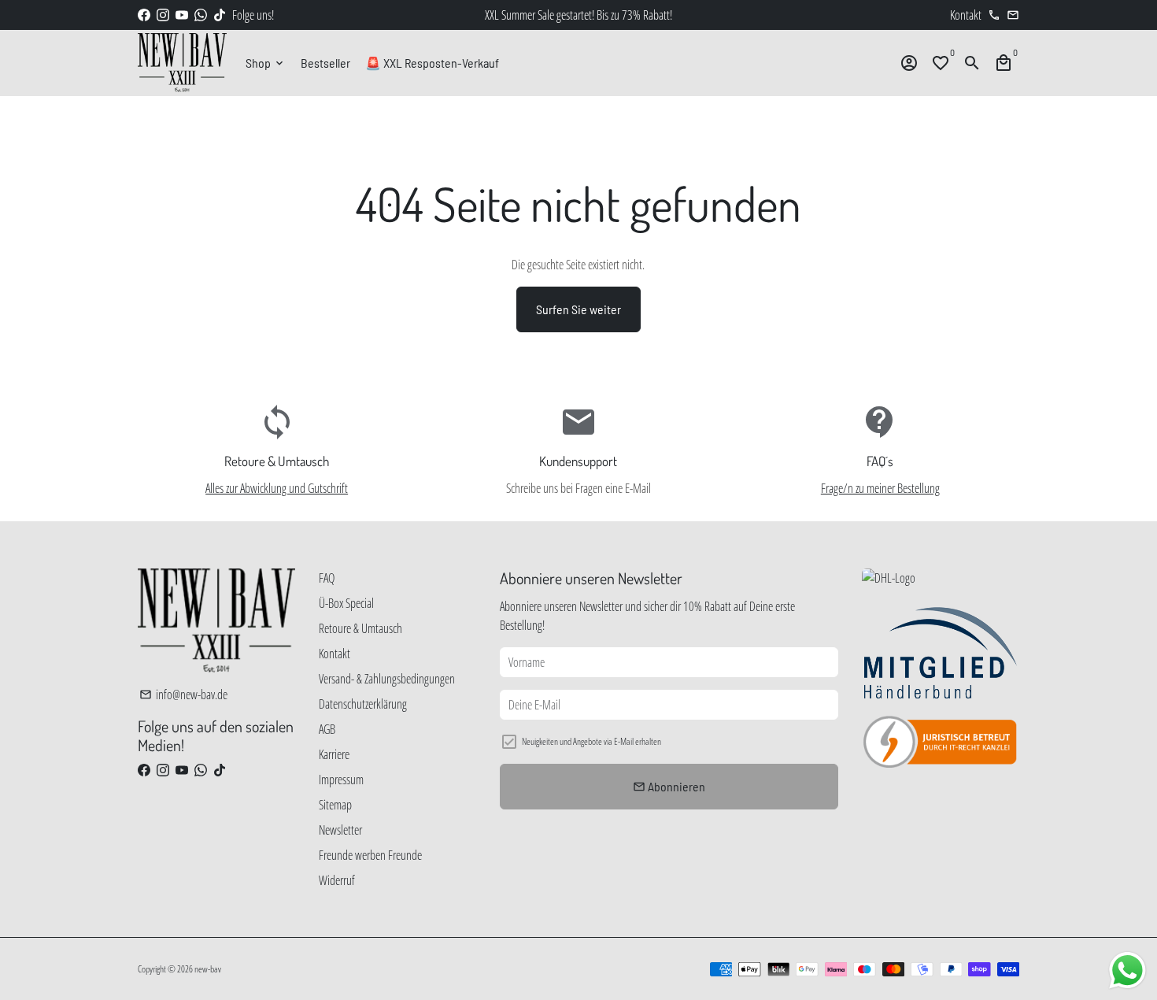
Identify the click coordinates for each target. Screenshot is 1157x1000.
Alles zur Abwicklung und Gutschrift (276, 488)
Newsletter (340, 830)
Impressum (341, 779)
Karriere (334, 754)
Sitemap (335, 804)
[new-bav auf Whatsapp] (200, 15)
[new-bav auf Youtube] (182, 15)
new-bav (207, 969)
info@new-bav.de (183, 694)
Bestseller (325, 62)
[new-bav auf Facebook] (144, 15)
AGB (327, 729)
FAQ (327, 578)
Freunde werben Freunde (370, 855)
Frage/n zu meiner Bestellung (880, 488)
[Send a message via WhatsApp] (1127, 970)
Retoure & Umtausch (360, 628)
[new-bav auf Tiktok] (219, 15)
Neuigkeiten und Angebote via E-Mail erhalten (591, 741)
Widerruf (337, 880)
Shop (266, 62)
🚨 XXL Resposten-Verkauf (432, 62)
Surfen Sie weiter (578, 309)
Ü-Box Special (346, 603)
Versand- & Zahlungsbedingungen (387, 678)
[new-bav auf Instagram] (163, 15)
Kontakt (334, 653)
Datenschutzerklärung (363, 704)
